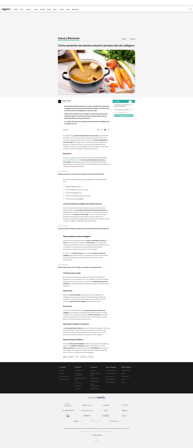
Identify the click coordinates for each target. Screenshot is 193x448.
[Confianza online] (96, 442)
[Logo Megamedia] (97, 435)
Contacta (93, 370)
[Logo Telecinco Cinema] (106, 415)
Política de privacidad (85, 428)
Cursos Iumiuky (110, 376)
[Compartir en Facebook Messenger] (105, 129)
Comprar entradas (111, 370)
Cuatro (123, 379)
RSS (123, 428)
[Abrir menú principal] (190, 9)
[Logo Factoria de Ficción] (87, 410)
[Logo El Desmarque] (68, 410)
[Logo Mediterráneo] (115, 421)
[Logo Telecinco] (87, 405)
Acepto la (121, 112)
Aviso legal (66, 428)
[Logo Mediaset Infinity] (68, 405)
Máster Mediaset (95, 389)
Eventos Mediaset (111, 379)
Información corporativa (74, 428)
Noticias (61, 370)
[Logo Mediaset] (96, 398)
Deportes (124, 39)
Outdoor (77, 389)
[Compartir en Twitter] (101, 129)
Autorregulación (95, 378)
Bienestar (91, 356)
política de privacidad (123, 112)
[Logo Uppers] (87, 416)
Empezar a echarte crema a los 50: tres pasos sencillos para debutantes (81, 174)
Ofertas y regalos (111, 373)
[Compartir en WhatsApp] (98, 129)
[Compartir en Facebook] (108, 129)
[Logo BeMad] (68, 416)
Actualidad (70, 356)
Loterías (61, 373)
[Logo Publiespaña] (96, 421)
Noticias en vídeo (64, 379)
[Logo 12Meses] (124, 416)
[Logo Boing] (106, 410)
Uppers (123, 373)
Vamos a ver (78, 383)
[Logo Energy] (125, 410)
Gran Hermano (79, 370)
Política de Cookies (107, 428)
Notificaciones (94, 381)
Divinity (123, 382)
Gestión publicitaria (117, 428)
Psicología (132, 39)
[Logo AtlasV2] (77, 421)
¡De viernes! (78, 386)
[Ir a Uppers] (6, 9)
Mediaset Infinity (126, 370)
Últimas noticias (64, 376)
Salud (77, 356)
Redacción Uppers (66, 100)
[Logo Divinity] (124, 405)
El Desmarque (125, 376)
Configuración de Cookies (96, 428)
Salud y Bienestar (69, 38)
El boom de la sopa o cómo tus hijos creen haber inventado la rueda (79, 267)
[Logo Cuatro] (106, 405)
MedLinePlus (75, 160)
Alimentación (84, 356)
